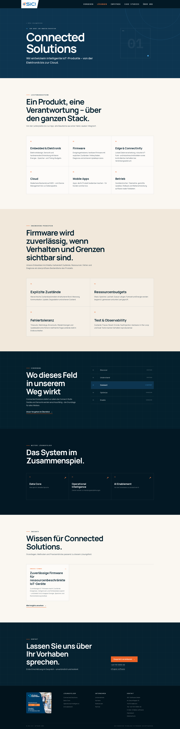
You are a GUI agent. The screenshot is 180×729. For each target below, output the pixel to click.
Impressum (130, 713)
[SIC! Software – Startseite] (30, 4)
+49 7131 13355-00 (118, 665)
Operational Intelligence (71, 704)
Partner (97, 707)
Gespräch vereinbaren (124, 659)
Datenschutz (131, 716)
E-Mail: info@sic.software (135, 710)
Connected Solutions (70, 697)
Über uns (148, 4)
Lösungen (102, 4)
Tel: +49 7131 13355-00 (134, 707)
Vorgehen (88, 4)
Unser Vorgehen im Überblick (39, 412)
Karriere (97, 700)
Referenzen (99, 704)
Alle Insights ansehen (36, 605)
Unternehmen (99, 697)
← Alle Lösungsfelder (34, 23)
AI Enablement (68, 707)
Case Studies (131, 4)
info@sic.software (118, 669)
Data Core (66, 700)
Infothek (116, 4)
